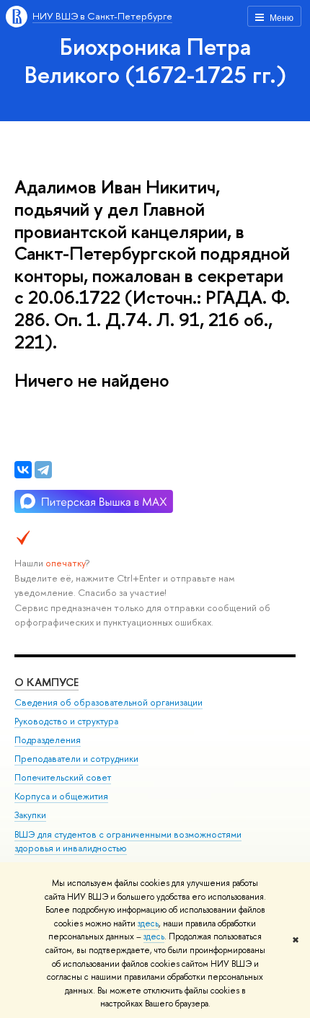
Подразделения (47, 740)
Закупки (30, 815)
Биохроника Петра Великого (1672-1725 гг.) (155, 60)
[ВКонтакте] (23, 469)
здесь (148, 923)
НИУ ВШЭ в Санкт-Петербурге (102, 15)
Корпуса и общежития (61, 796)
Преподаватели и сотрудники (76, 758)
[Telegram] (43, 469)
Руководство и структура (66, 721)
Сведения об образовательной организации (108, 702)
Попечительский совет (62, 777)
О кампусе (46, 682)
